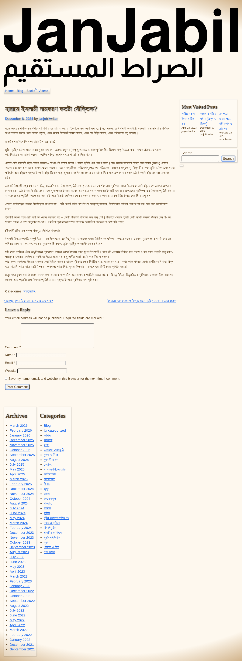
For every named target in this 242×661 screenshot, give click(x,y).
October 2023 (20, 542)
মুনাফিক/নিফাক (52, 537)
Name (10, 355)
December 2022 (22, 591)
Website (10, 371)
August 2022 (19, 606)
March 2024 (19, 523)
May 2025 (17, 469)
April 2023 (17, 571)
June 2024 (18, 513)
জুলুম (46, 489)
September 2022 (22, 601)
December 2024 (22, 489)
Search (187, 153)
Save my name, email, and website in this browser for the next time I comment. (64, 378)
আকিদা (47, 435)
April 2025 (17, 474)
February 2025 (21, 484)
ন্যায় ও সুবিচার (52, 523)
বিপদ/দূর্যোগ (50, 528)
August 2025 (19, 460)
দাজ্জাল (47, 508)
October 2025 (20, 450)
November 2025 (22, 445)
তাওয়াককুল (50, 499)
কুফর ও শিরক (51, 455)
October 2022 (20, 596)
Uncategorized (55, 430)
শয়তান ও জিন (51, 547)
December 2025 (22, 440)
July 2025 (17, 464)
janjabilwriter (48, 118)
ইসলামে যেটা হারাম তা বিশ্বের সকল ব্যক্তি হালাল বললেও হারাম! (142, 301)
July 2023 (17, 557)
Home (9, 91)
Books (30, 91)
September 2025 (22, 455)
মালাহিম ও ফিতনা (53, 533)
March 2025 (19, 479)
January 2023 (20, 586)
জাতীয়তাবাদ (50, 474)
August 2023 (19, 552)
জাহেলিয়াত (29, 291)
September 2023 (22, 547)
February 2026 (21, 430)
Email (10, 363)
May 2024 (17, 518)
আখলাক (48, 440)
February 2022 (21, 635)
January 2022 (20, 640)
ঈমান (46, 445)
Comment (13, 347)
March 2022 (19, 630)
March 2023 (19, 576)
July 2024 (17, 508)
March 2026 (19, 425)
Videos (43, 91)
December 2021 (22, 644)
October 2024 (20, 499)
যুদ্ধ (46, 542)
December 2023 (22, 533)
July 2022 (17, 610)
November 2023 (22, 537)
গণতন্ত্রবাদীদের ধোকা (55, 469)
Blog (20, 91)
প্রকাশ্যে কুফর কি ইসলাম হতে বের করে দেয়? (28, 301)
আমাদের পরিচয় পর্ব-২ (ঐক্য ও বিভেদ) (208, 119)
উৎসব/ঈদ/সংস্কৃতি (54, 450)
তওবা (47, 494)
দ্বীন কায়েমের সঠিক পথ (56, 518)
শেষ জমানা (49, 552)
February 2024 (21, 528)
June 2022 (18, 615)
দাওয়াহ (47, 503)
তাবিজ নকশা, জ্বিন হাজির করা (188, 119)
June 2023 (18, 562)
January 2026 (20, 435)
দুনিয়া (47, 513)
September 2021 (22, 649)
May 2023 (17, 566)
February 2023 (21, 581)
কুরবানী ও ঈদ (51, 460)
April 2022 (17, 625)
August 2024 (19, 503)
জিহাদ (47, 484)
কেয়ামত (48, 464)
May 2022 (17, 620)
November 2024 (22, 494)
